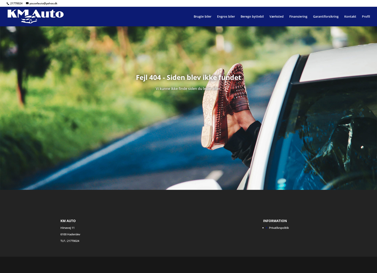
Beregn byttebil (252, 17)
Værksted (276, 17)
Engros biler (226, 17)
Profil (366, 17)
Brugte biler (202, 17)
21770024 (16, 3)
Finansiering (298, 17)
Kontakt (350, 17)
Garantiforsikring (326, 17)
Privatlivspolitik (279, 228)
